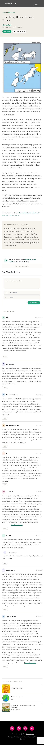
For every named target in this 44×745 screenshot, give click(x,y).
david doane (10, 570)
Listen (8, 31)
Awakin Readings (8, 13)
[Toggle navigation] (36, 4)
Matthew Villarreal (12, 425)
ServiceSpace (30, 734)
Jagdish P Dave (11, 616)
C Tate (8, 535)
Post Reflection (33, 302)
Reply (4, 357)
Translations (19, 31)
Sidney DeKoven (11, 395)
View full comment (17, 525)
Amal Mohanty (11, 492)
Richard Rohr (7, 25)
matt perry (10, 364)
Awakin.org (11, 4)
